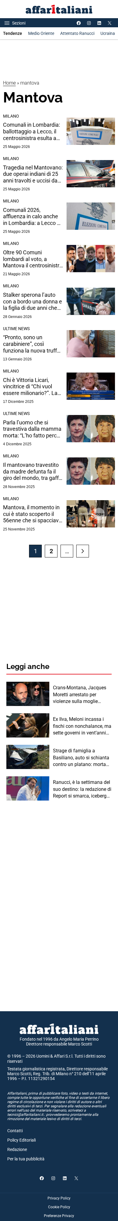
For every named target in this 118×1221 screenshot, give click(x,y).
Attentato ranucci (77, 33)
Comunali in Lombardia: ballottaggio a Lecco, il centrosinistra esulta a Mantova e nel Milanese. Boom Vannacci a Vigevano (32, 131)
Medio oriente (41, 33)
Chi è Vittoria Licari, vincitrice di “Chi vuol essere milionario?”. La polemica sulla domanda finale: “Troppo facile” (32, 386)
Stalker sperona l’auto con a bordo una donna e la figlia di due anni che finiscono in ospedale (32, 301)
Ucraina (107, 33)
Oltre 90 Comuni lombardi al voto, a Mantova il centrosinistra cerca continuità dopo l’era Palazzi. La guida (32, 259)
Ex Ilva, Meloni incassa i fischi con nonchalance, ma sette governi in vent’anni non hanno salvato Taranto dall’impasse (82, 726)
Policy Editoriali (21, 1140)
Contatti (15, 1130)
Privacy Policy (59, 1198)
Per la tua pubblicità (25, 1158)
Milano (11, 116)
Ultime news (16, 328)
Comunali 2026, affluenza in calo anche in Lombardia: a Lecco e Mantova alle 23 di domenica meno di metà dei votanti (32, 216)
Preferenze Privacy (59, 1216)
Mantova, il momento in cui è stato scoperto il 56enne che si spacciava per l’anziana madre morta (32, 514)
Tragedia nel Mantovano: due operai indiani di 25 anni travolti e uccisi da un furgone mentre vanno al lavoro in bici (33, 174)
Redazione (17, 1149)
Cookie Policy (59, 1207)
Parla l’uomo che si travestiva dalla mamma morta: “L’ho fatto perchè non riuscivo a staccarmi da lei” (33, 429)
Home (9, 83)
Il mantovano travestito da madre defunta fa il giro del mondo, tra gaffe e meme (32, 471)
